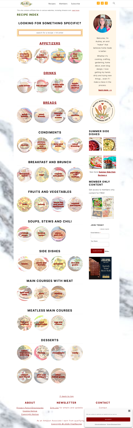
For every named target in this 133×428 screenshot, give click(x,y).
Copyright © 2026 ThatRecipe (66, 424)
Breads (50, 102)
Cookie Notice (30, 411)
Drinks (50, 73)
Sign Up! (54, 408)
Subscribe (75, 4)
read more (75, 10)
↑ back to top (66, 396)
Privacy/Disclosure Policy (114, 424)
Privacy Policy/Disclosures (30, 408)
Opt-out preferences (100, 424)
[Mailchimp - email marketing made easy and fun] (107, 252)
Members (63, 4)
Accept (108, 419)
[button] (129, 411)
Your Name (94, 241)
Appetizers (49, 43)
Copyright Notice (30, 414)
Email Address (96, 232)
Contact (103, 408)
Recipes (52, 4)
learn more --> (105, 90)
